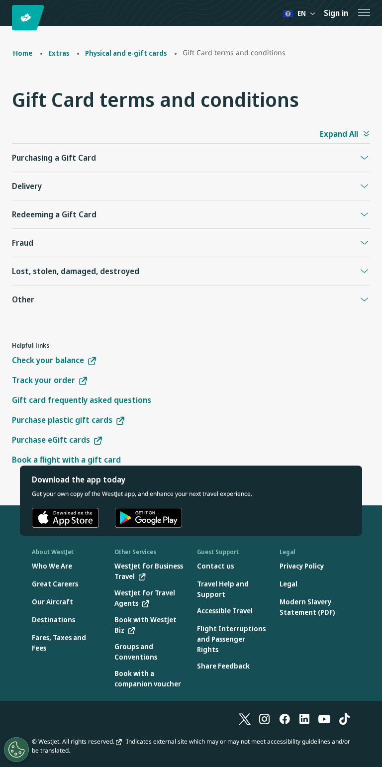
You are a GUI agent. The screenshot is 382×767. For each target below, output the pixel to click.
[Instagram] (265, 718)
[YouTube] (324, 718)
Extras (58, 53)
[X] (245, 718)
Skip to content (9, 19)
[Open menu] (364, 13)
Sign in (336, 12)
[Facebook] (284, 718)
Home (22, 53)
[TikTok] (344, 718)
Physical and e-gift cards (126, 53)
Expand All (339, 133)
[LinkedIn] (304, 718)
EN (301, 13)
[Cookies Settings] (16, 749)
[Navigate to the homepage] (29, 17)
